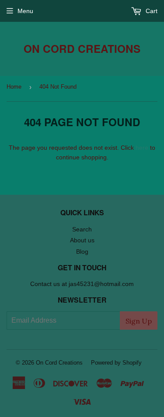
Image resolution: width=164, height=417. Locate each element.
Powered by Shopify (116, 362)
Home (14, 86)
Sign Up (139, 321)
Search (82, 229)
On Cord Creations (82, 48)
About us (82, 240)
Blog (82, 251)
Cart (150, 10)
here (142, 147)
